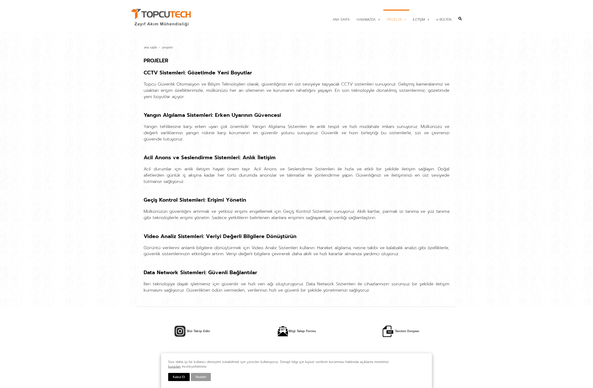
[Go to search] (460, 18)
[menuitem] (341, 19)
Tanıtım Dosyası (406, 331)
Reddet (201, 377)
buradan (174, 366)
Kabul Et (179, 377)
